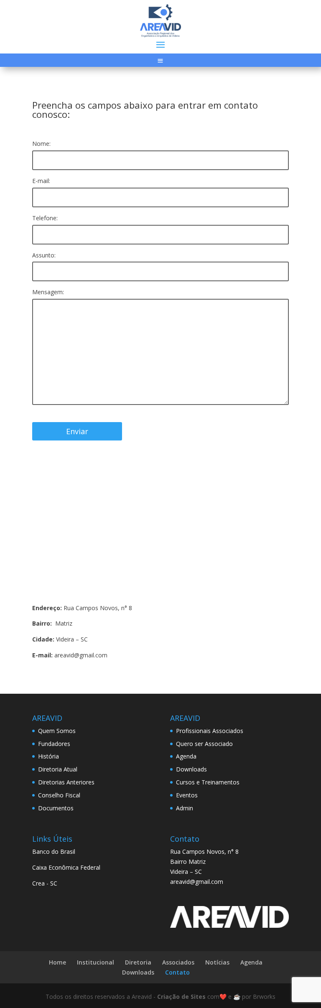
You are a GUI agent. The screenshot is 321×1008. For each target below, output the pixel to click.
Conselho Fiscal (59, 795)
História (48, 756)
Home (57, 962)
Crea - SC (44, 883)
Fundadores (54, 744)
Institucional (95, 962)
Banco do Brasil (53, 851)
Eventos (187, 795)
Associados (178, 962)
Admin (184, 808)
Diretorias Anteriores (66, 782)
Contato (177, 972)
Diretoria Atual (57, 769)
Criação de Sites (181, 996)
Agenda (186, 756)
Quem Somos (57, 731)
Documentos (56, 808)
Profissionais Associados (209, 731)
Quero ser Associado (204, 744)
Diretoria (138, 962)
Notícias (217, 962)
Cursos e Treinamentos (207, 782)
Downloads (191, 769)
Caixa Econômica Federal (66, 867)
